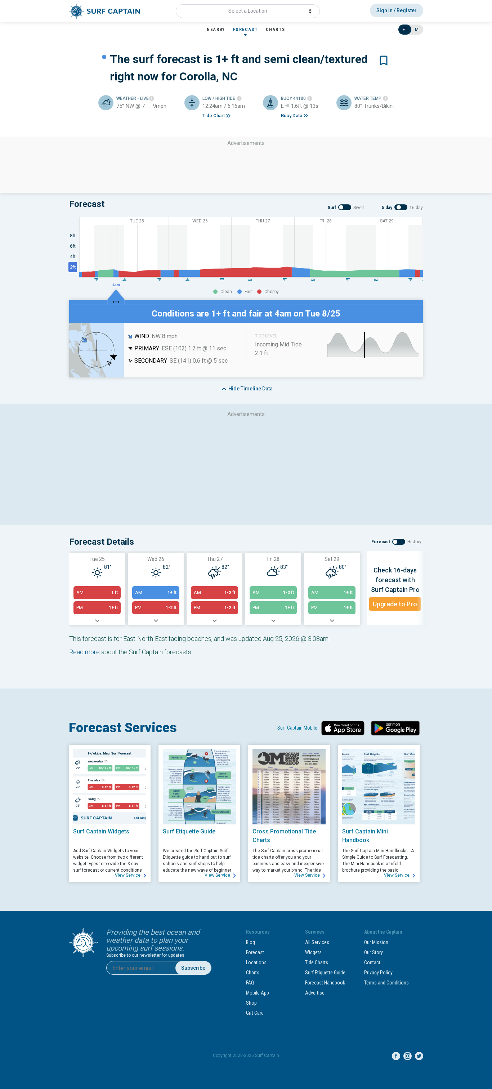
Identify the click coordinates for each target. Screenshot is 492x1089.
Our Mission (376, 942)
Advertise (315, 993)
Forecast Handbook (325, 983)
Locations (256, 962)
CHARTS (275, 29)
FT (405, 29)
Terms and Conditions (386, 983)
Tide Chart (213, 115)
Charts (252, 972)
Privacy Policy (378, 972)
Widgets (313, 952)
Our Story (373, 952)
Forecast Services (123, 727)
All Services (317, 942)
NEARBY (216, 29)
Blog (250, 942)
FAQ (250, 983)
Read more (84, 652)
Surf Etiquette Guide (325, 972)
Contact (372, 962)
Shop (251, 1003)
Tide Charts (316, 962)
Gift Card (255, 1013)
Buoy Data (291, 115)
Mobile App (257, 993)
